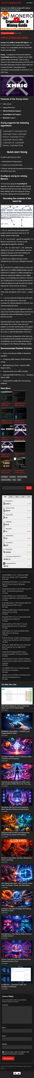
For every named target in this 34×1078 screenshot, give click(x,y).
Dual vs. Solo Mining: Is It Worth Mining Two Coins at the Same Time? (16, 960)
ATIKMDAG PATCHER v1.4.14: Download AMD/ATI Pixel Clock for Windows (16, 583)
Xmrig (14, 480)
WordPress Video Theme (23, 1066)
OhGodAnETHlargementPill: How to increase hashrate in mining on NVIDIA (15, 653)
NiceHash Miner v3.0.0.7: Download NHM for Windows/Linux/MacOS (16, 618)
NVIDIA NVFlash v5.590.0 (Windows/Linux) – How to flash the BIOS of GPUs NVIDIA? (16, 639)
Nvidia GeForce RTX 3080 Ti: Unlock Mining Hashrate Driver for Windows (14, 625)
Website (4, 1044)
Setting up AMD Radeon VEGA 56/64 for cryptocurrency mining (15, 611)
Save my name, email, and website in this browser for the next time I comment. (15, 1053)
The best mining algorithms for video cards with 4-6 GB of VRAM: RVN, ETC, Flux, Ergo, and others (16, 784)
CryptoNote (12, 477)
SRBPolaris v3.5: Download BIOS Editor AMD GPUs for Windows (15, 632)
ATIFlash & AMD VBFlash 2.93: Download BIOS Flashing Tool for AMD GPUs (16, 646)
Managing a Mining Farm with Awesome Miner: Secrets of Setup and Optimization (15, 808)
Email (4, 1036)
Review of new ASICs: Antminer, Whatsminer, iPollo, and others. (16, 859)
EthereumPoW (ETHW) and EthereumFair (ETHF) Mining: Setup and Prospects (15, 833)
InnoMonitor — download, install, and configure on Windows (13, 985)
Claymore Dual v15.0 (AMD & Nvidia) (15, 371)
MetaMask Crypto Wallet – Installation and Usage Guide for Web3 (15, 732)
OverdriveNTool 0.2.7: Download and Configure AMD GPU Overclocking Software (17, 597)
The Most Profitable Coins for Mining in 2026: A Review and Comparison (16, 757)
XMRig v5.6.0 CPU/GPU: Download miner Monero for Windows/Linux (16, 676)
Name (4, 1027)
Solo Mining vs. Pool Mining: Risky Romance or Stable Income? (16, 935)
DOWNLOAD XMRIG (18, 37)
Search (29, 488)
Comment (5, 1005)
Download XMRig (22, 477)
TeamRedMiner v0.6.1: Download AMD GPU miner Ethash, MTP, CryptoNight (15, 576)
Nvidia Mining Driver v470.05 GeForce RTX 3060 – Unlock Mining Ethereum (16, 590)
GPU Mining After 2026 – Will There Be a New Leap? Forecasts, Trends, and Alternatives (16, 884)
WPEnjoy (3, 1068)
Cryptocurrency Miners (7, 33)
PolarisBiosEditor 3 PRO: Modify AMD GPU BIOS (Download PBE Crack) (16, 604)
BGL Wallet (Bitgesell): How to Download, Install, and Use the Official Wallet (15, 707)
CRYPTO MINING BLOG (11, 2)
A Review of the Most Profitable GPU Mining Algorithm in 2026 (16, 910)
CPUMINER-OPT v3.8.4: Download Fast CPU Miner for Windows (15, 669)
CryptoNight (4, 477)
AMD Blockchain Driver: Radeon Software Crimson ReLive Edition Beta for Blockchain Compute (16, 661)
